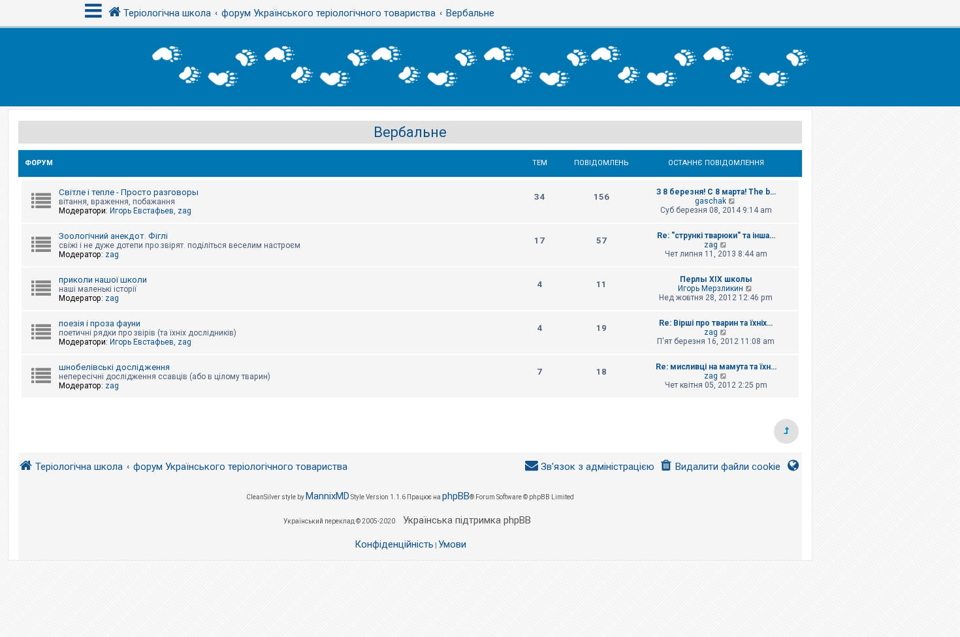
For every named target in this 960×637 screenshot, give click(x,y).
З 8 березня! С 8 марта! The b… (716, 191)
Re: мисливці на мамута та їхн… (716, 366)
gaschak (710, 201)
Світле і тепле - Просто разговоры (129, 192)
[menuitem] (720, 467)
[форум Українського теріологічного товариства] (480, 67)
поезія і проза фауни (99, 323)
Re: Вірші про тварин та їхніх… (716, 323)
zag (184, 210)
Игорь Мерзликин (710, 288)
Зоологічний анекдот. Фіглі (113, 236)
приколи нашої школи (103, 280)
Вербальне (410, 132)
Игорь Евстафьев (142, 210)
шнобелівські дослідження (114, 367)
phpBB (456, 496)
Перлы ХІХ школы (716, 279)
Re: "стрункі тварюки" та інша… (716, 235)
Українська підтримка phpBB (467, 520)
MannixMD (327, 496)
